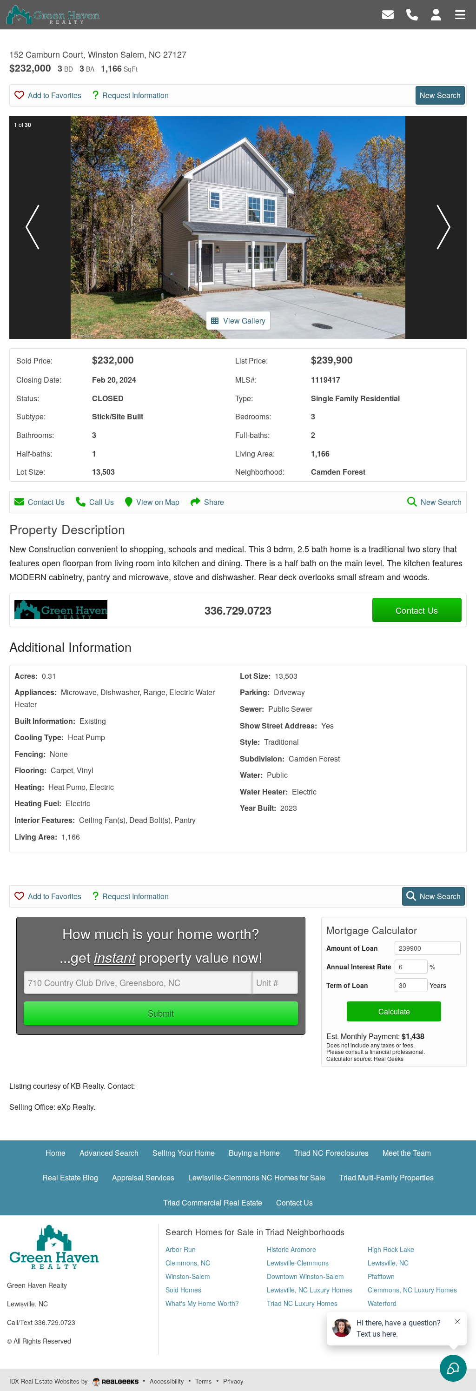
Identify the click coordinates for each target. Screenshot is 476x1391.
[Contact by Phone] (412, 13)
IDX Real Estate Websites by (49, 1381)
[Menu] (460, 13)
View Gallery (244, 320)
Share (214, 502)
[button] (32, 227)
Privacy (233, 1381)
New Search (440, 95)
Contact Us (46, 502)
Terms (203, 1381)
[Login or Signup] (436, 13)
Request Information (135, 95)
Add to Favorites (54, 95)
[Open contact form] (388, 13)
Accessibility (167, 1381)
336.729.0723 (238, 610)
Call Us (101, 502)
